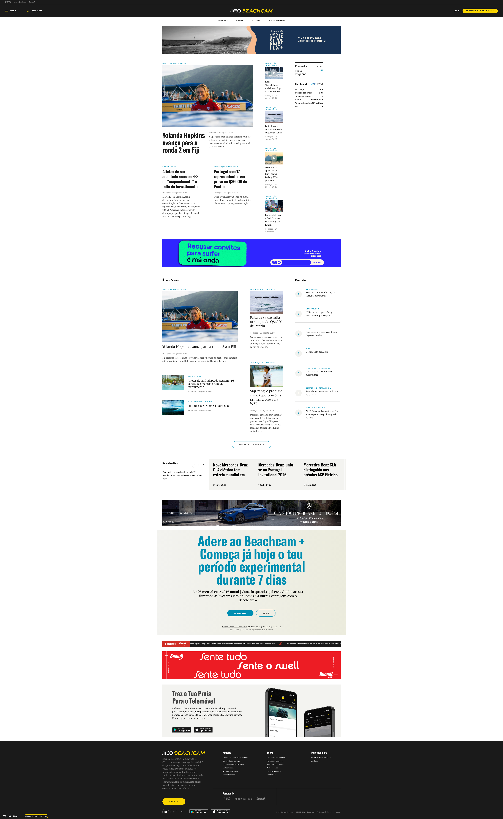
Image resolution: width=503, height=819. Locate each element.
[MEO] (8, 2)
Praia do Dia (301, 66)
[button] (195, 465)
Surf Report (301, 84)
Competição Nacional (316, 408)
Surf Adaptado (169, 167)
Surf (308, 348)
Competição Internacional (174, 63)
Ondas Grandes (229, 775)
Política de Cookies (274, 761)
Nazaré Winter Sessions (320, 758)
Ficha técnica (272, 768)
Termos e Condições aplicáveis (234, 627)
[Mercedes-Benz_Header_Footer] (19, 2)
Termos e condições (275, 764)
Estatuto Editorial (274, 771)
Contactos (271, 775)
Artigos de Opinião (230, 771)
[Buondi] (32, 2)
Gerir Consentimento (284, 812)
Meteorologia (312, 289)
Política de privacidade (276, 758)
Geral (308, 329)
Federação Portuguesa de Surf (235, 758)
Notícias (314, 761)
